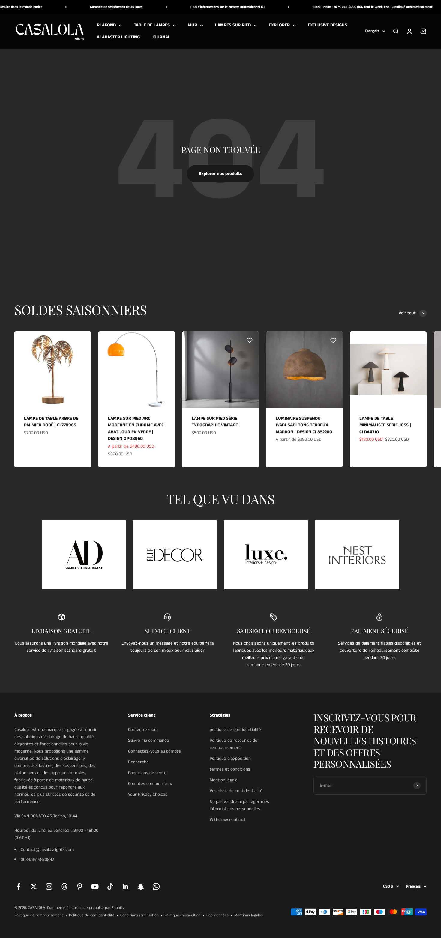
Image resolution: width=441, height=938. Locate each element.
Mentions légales (248, 915)
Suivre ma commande (148, 740)
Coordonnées (217, 915)
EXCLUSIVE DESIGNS (327, 25)
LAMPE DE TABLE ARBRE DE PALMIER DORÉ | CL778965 (51, 421)
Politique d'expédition (230, 758)
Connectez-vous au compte (154, 751)
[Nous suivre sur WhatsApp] (156, 886)
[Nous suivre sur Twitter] (34, 886)
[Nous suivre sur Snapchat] (141, 886)
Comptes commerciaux (150, 783)
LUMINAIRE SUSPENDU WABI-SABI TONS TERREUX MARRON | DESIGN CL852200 (304, 425)
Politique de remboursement (38, 915)
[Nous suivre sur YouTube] (95, 886)
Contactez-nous (143, 729)
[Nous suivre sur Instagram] (49, 886)
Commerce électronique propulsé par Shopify (85, 908)
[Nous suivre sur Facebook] (18, 886)
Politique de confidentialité (92, 915)
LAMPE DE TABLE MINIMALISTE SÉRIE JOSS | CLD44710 (385, 425)
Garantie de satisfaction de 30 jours (103, 7)
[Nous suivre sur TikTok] (110, 886)
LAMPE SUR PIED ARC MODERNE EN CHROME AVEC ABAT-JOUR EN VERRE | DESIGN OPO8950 (136, 428)
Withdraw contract (228, 819)
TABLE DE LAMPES (152, 25)
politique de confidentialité (235, 729)
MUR (192, 25)
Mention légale (224, 780)
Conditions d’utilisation (139, 915)
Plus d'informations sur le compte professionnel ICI (214, 7)
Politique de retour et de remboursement (233, 744)
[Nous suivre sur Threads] (64, 886)
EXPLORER (279, 25)
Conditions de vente (147, 773)
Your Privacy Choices (147, 794)
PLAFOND (106, 25)
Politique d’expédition (182, 915)
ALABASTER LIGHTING (118, 37)
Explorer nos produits (220, 173)
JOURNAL (161, 37)
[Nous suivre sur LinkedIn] (126, 886)
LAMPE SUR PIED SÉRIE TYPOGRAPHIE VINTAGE (215, 421)
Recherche (138, 762)
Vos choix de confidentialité (236, 791)
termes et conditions (230, 769)
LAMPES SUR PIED (233, 25)
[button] (82, 340)
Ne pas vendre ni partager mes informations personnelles (239, 805)
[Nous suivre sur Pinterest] (80, 886)
